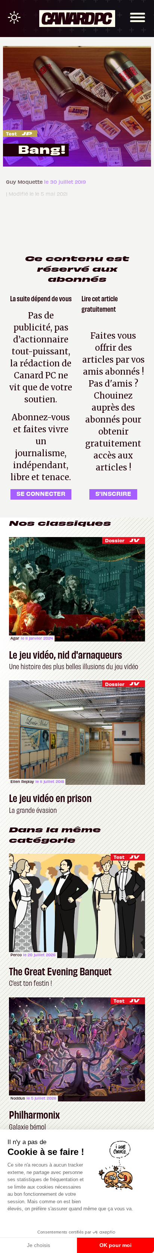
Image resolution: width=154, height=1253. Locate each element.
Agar (14, 638)
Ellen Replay (22, 781)
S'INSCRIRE (113, 493)
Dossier (114, 540)
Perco (16, 954)
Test (11, 133)
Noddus (17, 1098)
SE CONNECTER (40, 493)
